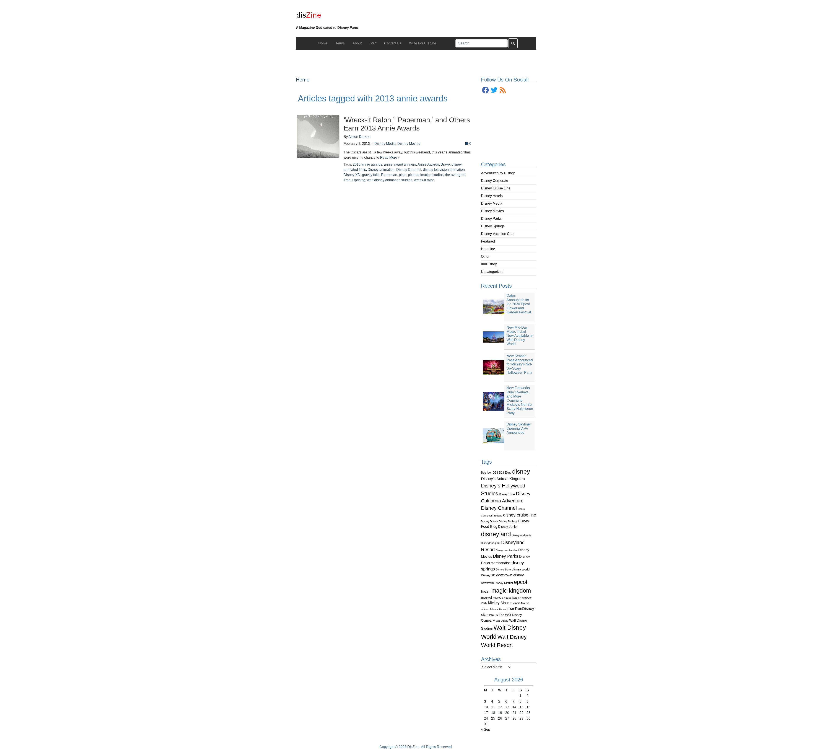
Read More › (389, 157)
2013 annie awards (367, 164)
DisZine (413, 747)
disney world (521, 569)
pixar (510, 609)
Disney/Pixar (507, 494)
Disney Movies (492, 211)
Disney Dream (489, 521)
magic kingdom (511, 590)
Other (485, 256)
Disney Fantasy (508, 521)
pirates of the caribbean (493, 609)
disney (521, 471)
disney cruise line (519, 515)
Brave (445, 164)
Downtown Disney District (497, 583)
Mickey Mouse (500, 603)
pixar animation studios (426, 175)
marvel (486, 597)
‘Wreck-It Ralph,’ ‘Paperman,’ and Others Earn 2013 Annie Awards (407, 124)
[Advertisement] (416, 60)
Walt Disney (502, 620)
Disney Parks (491, 218)
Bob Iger (486, 472)
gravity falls (370, 175)
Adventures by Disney (498, 173)
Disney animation (381, 169)
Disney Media (491, 203)
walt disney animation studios (389, 180)
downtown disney (510, 575)
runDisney (489, 264)
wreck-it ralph (424, 180)
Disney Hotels (492, 196)
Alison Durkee (359, 136)
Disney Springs (493, 226)
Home (302, 80)
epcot (520, 582)
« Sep (485, 729)
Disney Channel (499, 508)
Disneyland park (490, 543)
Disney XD (488, 575)
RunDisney (524, 608)
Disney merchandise (506, 550)
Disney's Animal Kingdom (503, 479)
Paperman (389, 175)
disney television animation (444, 169)
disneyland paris (521, 535)
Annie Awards (428, 164)
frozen (486, 591)
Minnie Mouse (520, 603)
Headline (488, 249)
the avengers (455, 175)
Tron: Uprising (354, 180)
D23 (495, 472)
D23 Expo (505, 472)
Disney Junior (508, 526)
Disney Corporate (494, 180)
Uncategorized (492, 272)
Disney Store (503, 569)
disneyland (496, 534)
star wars (489, 614)
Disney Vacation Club (497, 234)
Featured (488, 241)
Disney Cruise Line (495, 188)
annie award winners (400, 164)
